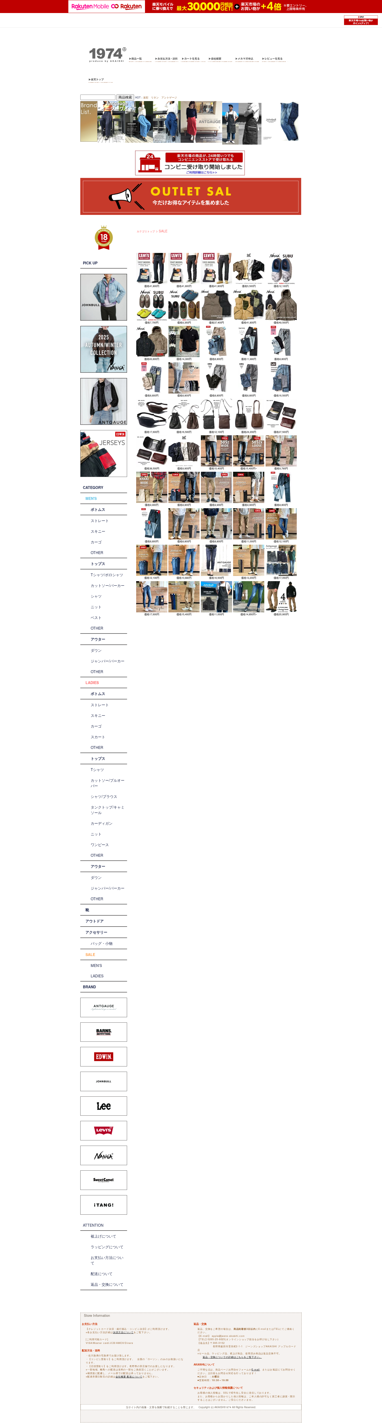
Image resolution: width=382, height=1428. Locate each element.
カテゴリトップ (146, 231)
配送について (102, 1273)
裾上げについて (103, 1236)
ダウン (96, 650)
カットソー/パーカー (107, 585)
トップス (98, 563)
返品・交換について (107, 1284)
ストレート (100, 520)
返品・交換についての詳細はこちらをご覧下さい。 (232, 1357)
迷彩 (145, 97)
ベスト (96, 617)
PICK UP (90, 262)
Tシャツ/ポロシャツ (107, 574)
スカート (98, 736)
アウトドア (94, 920)
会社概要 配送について (129, 1376)
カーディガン (102, 823)
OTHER (97, 552)
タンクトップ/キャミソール (107, 809)
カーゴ (96, 541)
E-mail (256, 1369)
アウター (98, 639)
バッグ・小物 (102, 943)
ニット (96, 606)
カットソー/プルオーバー (107, 783)
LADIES (92, 682)
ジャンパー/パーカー (107, 660)
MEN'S (91, 498)
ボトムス (98, 509)
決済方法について (123, 1332)
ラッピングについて (107, 1246)
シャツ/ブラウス (104, 796)
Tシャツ (97, 769)
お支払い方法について (107, 1260)
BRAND (89, 986)
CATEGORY (93, 487)
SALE (90, 954)
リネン (155, 97)
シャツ (96, 596)
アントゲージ (169, 97)
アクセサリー (96, 932)
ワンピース (100, 844)
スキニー (98, 531)
